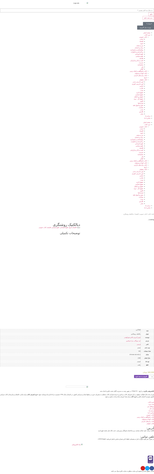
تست (141, 90)
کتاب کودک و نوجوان (141, 73)
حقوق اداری (139, 92)
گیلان (141, 69)
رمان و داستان (139, 47)
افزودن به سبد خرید (141, 376)
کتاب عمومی (143, 37)
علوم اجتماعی (139, 54)
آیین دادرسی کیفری (137, 84)
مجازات (141, 107)
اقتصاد (141, 41)
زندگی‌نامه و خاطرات (137, 52)
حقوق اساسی (139, 94)
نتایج (151, 14)
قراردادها (140, 103)
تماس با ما (147, 118)
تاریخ (142, 43)
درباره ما (147, 116)
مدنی (141, 109)
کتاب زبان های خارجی (140, 75)
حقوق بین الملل (138, 97)
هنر (142, 67)
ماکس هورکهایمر (128, 337)
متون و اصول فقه (138, 105)
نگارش (141, 111)
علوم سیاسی (139, 56)
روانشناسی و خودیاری (136, 50)
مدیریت (141, 62)
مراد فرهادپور (129, 341)
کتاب (149, 214)
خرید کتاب (147, 35)
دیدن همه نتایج (148, 18)
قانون (141, 101)
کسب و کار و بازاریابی (136, 60)
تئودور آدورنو (137, 337)
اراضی (141, 86)
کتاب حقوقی (143, 79)
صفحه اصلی (146, 33)
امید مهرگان (137, 341)
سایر (142, 114)
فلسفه (141, 58)
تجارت (141, 88)
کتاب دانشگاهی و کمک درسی (138, 71)
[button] (77, 120)
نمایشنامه (140, 65)
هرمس (139, 344)
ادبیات (141, 39)
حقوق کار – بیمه (138, 99)
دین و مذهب (139, 45)
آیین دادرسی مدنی (138, 82)
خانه (153, 214)
